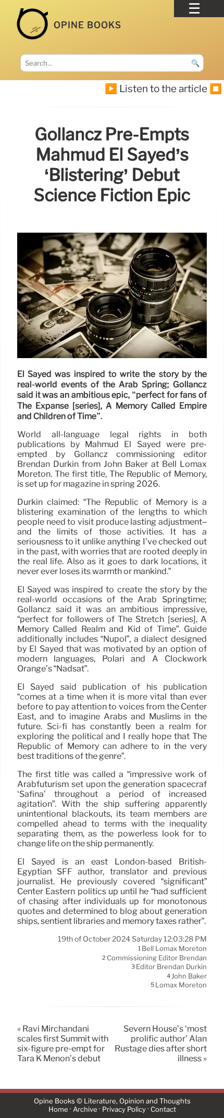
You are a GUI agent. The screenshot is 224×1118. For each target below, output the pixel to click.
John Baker (189, 976)
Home (58, 1109)
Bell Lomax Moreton (174, 949)
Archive (85, 1109)
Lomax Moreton (181, 985)
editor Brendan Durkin (171, 967)
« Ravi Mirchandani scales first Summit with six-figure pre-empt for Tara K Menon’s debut (62, 1043)
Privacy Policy (124, 1109)
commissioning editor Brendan (157, 958)
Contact (163, 1109)
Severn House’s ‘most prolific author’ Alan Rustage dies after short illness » (161, 1043)
